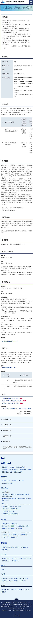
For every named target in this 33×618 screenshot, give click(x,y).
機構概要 (12, 467)
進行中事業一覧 (6, 480)
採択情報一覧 (24, 534)
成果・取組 (4, 488)
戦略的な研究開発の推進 (9, 511)
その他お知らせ (6, 560)
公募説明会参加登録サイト (9, 341)
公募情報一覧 (15, 534)
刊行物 (3, 574)
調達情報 (4, 589)
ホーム (3, 458)
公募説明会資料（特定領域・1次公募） (13, 400)
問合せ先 (4, 592)
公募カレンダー (7, 526)
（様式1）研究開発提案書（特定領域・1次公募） (16, 408)
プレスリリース (6, 492)
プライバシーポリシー (18, 610)
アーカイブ (22, 580)
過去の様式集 (5, 549)
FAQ (17, 547)
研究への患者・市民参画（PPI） (11, 508)
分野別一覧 (5, 537)
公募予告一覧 (6, 534)
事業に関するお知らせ (25, 558)
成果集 (26, 578)
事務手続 (4, 543)
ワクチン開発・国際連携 (8, 483)
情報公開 (5, 506)
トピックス (15, 558)
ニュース (4, 554)
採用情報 (13, 589)
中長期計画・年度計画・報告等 (10, 469)
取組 (3, 503)
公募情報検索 (5, 523)
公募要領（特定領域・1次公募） (12, 398)
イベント (4, 565)
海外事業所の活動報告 (25, 469)
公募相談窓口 (14, 523)
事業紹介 (4, 476)
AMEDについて (6, 463)
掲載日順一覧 (14, 537)
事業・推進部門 (18, 472)
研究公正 (12, 506)
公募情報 (4, 519)
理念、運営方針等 (20, 467)
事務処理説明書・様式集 (23, 526)
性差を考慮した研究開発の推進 (11, 513)
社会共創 (18, 506)
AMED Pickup (18, 578)
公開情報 (20, 589)
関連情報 (20, 528)
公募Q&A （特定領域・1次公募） (12, 403)
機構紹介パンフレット (7, 578)
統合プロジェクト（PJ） (18, 480)
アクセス (27, 589)
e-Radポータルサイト (7, 367)
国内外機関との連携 (7, 472)
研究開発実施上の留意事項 (8, 528)
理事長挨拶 (4, 467)
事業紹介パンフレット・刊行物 (10, 580)
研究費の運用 (24, 547)
